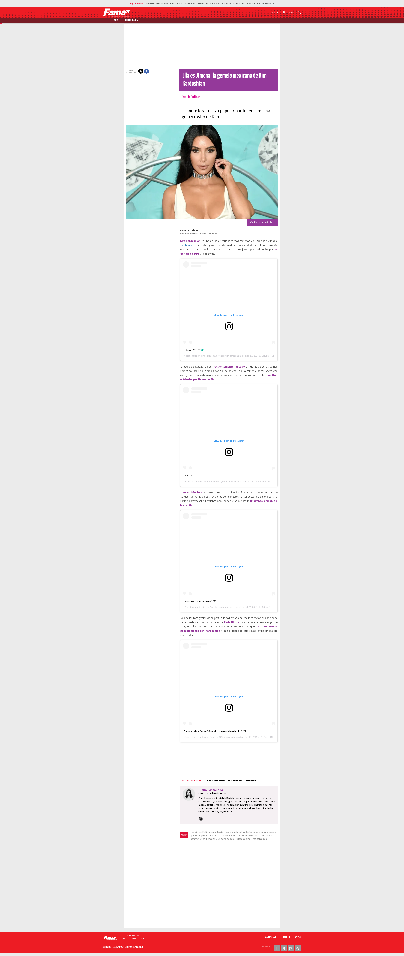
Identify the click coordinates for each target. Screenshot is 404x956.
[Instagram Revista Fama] (291, 948)
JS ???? (188, 475)
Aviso (298, 937)
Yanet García (254, 3)
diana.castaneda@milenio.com (212, 793)
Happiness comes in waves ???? (200, 601)
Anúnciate (271, 937)
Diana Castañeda (189, 230)
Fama (115, 20)
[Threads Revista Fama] (298, 948)
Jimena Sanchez (210, 481)
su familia (186, 245)
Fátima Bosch (176, 3)
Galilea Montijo (224, 3)
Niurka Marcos (268, 3)
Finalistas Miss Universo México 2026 (200, 3)
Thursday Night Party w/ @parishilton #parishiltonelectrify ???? (215, 731)
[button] (140, 71)
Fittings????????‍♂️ (194, 350)
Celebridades (131, 20)
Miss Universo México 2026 (157, 3)
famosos (251, 780)
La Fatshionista (239, 3)
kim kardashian (216, 780)
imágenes (256, 501)
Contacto (286, 937)
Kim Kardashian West (212, 355)
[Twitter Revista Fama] (284, 948)
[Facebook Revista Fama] (277, 948)
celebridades (235, 780)
